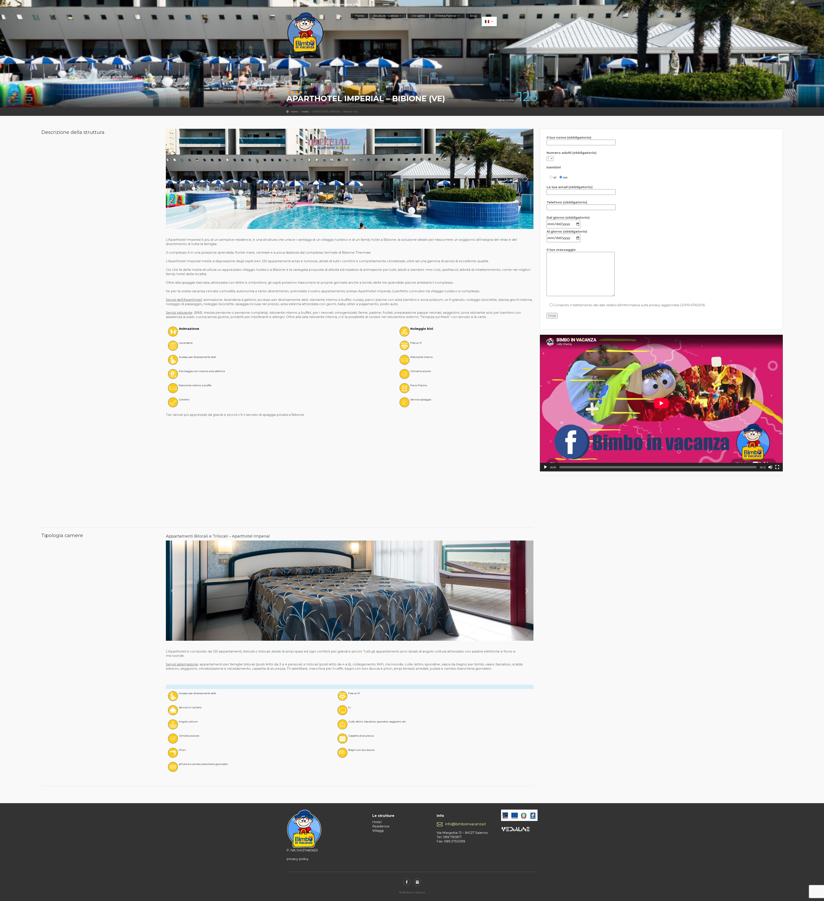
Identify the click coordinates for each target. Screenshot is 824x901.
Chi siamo (418, 15)
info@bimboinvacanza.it (465, 824)
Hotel (377, 822)
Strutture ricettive (385, 15)
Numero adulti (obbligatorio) (571, 153)
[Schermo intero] (777, 467)
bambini (554, 167)
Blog (473, 15)
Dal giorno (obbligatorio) (568, 217)
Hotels (305, 111)
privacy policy (297, 859)
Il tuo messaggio (561, 250)
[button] (172, 179)
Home (359, 15)
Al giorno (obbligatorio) (567, 231)
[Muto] (770, 467)
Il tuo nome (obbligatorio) (569, 137)
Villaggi (378, 830)
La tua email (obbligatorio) (569, 187)
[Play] (545, 467)
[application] (661, 403)
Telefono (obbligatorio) (567, 202)
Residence (380, 826)
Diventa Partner (446, 15)
